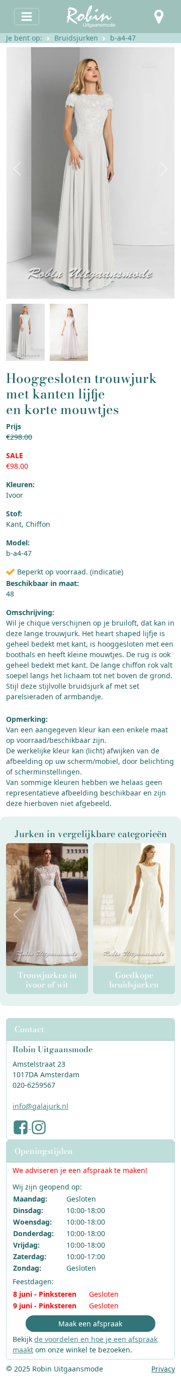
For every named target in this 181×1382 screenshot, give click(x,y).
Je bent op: (24, 38)
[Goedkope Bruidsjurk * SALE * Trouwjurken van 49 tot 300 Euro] (134, 904)
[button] (159, 17)
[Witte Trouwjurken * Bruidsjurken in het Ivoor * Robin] (47, 904)
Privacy (163, 1368)
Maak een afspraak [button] (90, 1323)
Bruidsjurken (76, 38)
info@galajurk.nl (40, 1106)
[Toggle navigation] (26, 16)
